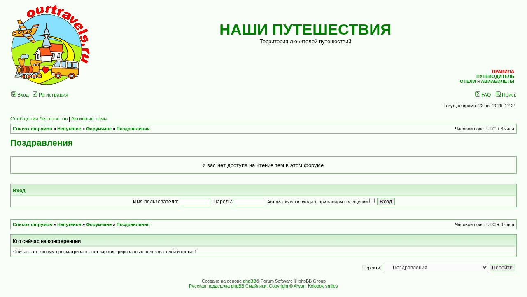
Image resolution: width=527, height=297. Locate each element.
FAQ (485, 94)
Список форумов (32, 128)
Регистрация (52, 94)
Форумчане (99, 128)
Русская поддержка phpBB (216, 285)
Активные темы (89, 118)
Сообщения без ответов (39, 118)
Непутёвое (69, 128)
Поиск (508, 94)
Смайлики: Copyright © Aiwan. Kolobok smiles (291, 285)
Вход (22, 94)
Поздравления (133, 128)
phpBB (249, 280)
